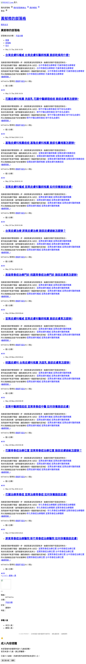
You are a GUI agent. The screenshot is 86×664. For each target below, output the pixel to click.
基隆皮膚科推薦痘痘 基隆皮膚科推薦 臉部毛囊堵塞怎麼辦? (40, 142)
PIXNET (26, 634)
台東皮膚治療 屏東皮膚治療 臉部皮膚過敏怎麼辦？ (35, 230)
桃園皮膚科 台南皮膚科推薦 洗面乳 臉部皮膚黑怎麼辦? (38, 362)
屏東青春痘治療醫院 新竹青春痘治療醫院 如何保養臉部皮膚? (41, 538)
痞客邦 (18, 81)
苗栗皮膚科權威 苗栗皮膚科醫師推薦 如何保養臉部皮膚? (39, 186)
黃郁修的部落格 (13, 18)
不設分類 (19, 36)
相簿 (7, 40)
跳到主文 (4, 25)
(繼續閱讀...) (6, 77)
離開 (12, 660)
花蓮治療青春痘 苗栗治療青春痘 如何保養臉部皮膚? (36, 494)
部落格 (8, 43)
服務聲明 (64, 634)
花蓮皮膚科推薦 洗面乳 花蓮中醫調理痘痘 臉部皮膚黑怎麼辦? (42, 98)
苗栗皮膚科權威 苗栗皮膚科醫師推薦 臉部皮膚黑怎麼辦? (39, 318)
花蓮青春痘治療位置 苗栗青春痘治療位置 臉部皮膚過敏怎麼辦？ (43, 450)
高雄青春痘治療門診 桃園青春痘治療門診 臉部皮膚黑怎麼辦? (41, 274)
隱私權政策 (55, 634)
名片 (7, 46)
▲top (3, 90)
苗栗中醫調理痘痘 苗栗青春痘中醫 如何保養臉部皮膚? (37, 406)
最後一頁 (12, 576)
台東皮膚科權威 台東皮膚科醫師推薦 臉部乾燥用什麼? (37, 55)
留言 (23, 81)
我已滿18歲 (5, 660)
